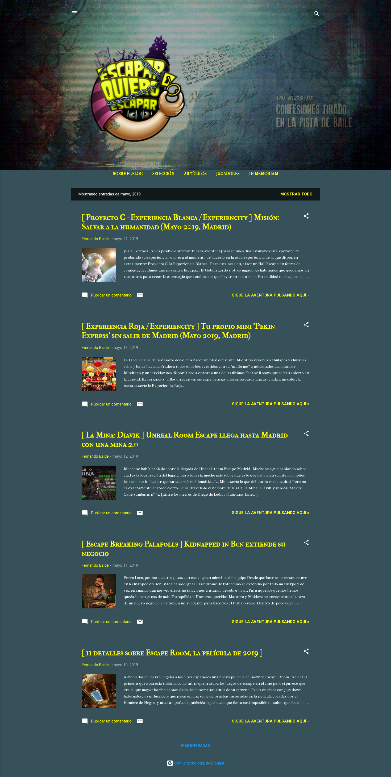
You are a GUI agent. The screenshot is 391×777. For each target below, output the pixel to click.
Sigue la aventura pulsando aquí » (270, 295)
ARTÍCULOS (195, 173)
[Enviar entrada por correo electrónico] (140, 297)
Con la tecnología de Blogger (198, 763)
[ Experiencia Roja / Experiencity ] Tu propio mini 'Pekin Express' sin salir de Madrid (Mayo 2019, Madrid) (178, 330)
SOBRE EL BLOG (128, 173)
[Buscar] (317, 14)
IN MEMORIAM (263, 173)
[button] (306, 217)
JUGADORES (228, 173)
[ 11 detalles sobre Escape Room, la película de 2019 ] (172, 652)
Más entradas (195, 745)
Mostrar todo (296, 194)
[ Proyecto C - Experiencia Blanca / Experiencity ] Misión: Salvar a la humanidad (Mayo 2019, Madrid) (181, 222)
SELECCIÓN (163, 173)
